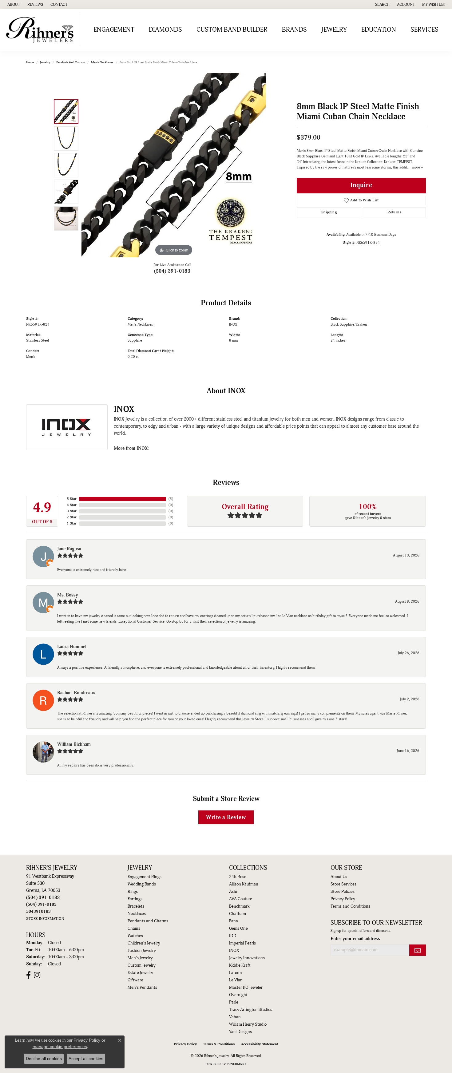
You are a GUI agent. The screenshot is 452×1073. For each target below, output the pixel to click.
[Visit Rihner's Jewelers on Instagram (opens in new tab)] (37, 975)
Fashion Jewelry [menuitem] (142, 950)
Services (424, 30)
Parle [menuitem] (233, 1002)
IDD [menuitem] (232, 936)
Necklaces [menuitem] (137, 914)
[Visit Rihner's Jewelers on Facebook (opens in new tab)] (28, 975)
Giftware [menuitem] (135, 980)
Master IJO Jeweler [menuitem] (246, 987)
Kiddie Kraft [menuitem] (240, 965)
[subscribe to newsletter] (417, 950)
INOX (233, 324)
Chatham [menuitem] (237, 914)
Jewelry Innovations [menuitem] (247, 958)
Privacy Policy (343, 899)
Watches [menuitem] (135, 936)
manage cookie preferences (60, 1046)
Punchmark (237, 1064)
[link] (13, 4)
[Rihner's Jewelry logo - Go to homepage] (41, 30)
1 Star (72, 523)
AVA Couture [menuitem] (240, 899)
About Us (339, 877)
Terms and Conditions (350, 906)
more (416, 167)
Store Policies (343, 891)
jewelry (45, 62)
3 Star (72, 511)
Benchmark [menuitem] (239, 906)
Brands (294, 30)
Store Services (343, 884)
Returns (394, 212)
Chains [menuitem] (134, 928)
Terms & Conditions (219, 1044)
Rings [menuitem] (133, 891)
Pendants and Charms (70, 62)
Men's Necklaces (102, 62)
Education (378, 30)
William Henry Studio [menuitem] (248, 1024)
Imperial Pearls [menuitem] (242, 943)
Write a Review (226, 817)
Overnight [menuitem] (238, 995)
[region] (173, 165)
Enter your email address (355, 939)
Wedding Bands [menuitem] (142, 884)
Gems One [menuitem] (238, 928)
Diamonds (165, 30)
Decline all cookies (44, 1058)
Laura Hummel (71, 647)
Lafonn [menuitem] (235, 973)
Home (30, 62)
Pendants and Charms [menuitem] (148, 921)
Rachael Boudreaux (76, 693)
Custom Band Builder (232, 30)
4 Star (72, 505)
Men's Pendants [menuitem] (142, 987)
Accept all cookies (86, 1058)
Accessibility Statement (259, 1044)
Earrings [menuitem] (135, 899)
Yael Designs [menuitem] (240, 1032)
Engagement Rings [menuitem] (144, 877)
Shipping (329, 212)
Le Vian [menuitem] (236, 980)
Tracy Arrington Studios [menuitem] (250, 1009)
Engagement (113, 30)
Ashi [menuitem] (233, 891)
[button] (382, 4)
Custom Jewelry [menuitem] (142, 965)
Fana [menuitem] (233, 921)
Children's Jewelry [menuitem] (144, 943)
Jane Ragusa (69, 549)
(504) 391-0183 (172, 271)
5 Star (72, 499)
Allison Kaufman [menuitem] (243, 884)
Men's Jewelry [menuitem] (140, 958)
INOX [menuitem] (234, 950)
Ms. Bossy (67, 595)
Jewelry (334, 30)
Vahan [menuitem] (235, 1017)
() (171, 499)
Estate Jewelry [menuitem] (140, 973)
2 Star (72, 517)
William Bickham (74, 744)
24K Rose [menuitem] (237, 877)
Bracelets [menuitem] (136, 906)
